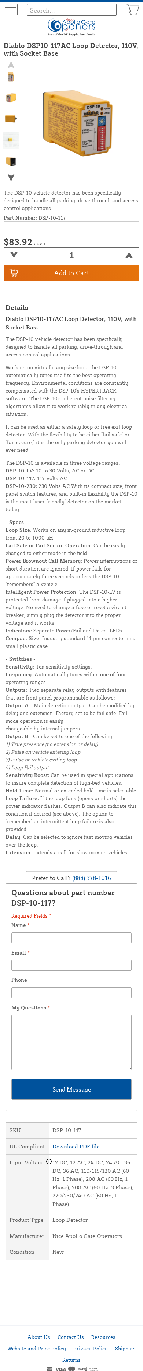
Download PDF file (76, 1146)
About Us (38, 1337)
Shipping (125, 1348)
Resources (103, 1337)
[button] (11, 177)
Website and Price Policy (36, 1348)
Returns (71, 1360)
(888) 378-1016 (91, 877)
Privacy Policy (90, 1348)
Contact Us (71, 1337)
